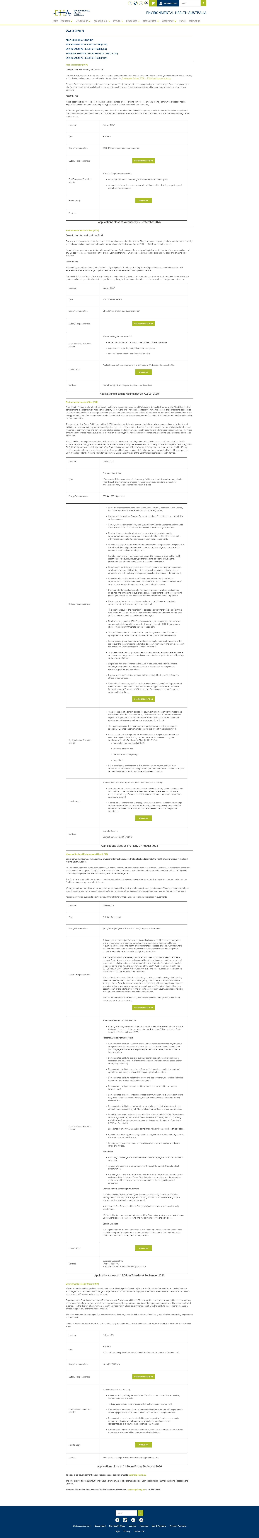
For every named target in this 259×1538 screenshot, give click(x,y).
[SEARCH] (203, 3)
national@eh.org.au (136, 1489)
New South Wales (117, 1525)
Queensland (100, 1525)
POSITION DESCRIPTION (143, 161)
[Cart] (153, 3)
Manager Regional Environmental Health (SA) (92, 53)
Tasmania (143, 1525)
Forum (182, 21)
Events (116, 21)
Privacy (126, 1531)
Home (55, 21)
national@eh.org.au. (137, 1474)
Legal (117, 1531)
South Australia (159, 1525)
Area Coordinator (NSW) (79, 39)
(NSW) (104, 44)
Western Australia (178, 1525)
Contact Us (194, 21)
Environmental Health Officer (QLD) (86, 48)
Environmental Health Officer (83, 44)
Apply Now (143, 200)
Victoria (132, 1525)
